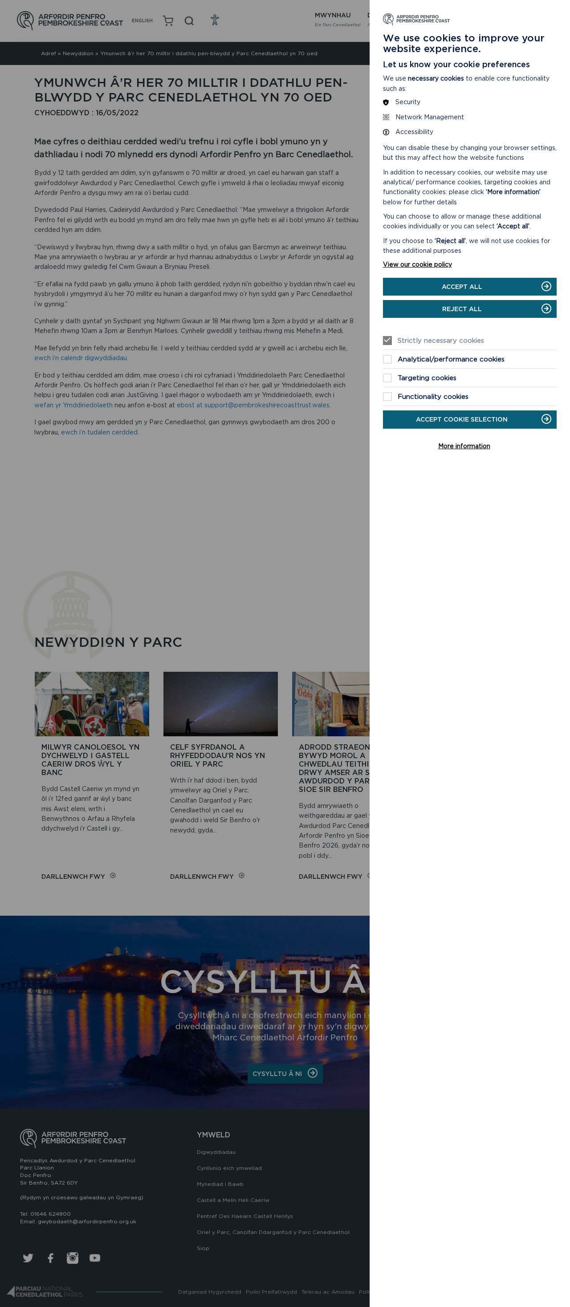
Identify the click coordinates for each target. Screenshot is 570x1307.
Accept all (462, 286)
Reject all (462, 309)
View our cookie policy (417, 264)
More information (464, 446)
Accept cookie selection (462, 419)
